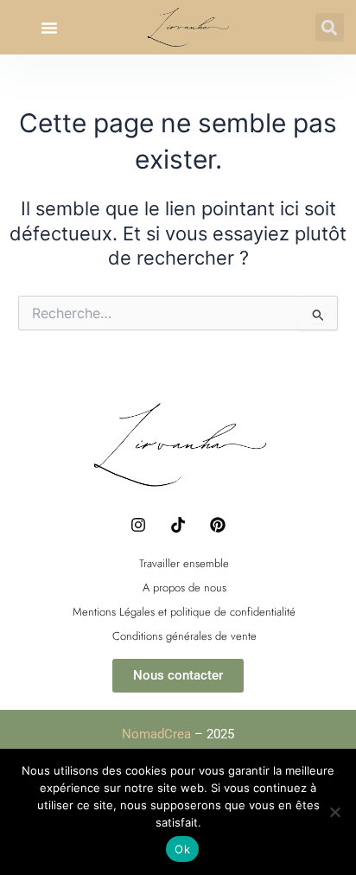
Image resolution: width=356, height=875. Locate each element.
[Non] (334, 812)
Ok (182, 849)
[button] (49, 28)
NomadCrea (156, 734)
